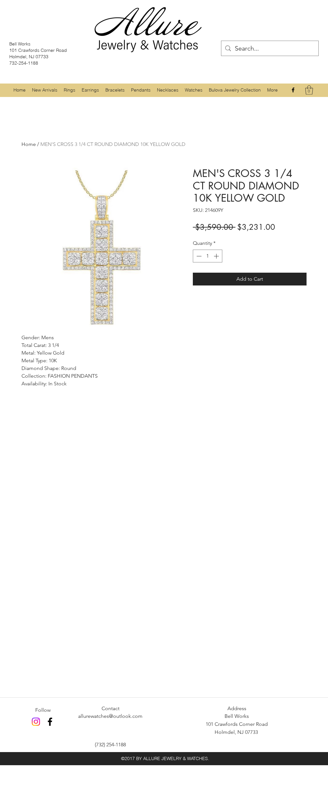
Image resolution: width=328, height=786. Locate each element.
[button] (69, 90)
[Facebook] (293, 90)
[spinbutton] (207, 256)
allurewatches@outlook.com (110, 716)
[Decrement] (198, 256)
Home (28, 144)
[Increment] (216, 256)
